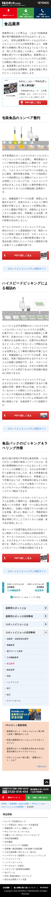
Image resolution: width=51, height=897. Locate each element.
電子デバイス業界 (15, 651)
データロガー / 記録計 (14, 866)
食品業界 (11, 663)
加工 (9, 688)
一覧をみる (41, 766)
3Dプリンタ (10, 872)
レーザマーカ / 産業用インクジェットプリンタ (25, 855)
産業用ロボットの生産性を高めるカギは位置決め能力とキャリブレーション (25, 750)
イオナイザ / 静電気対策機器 (17, 869)
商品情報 (7, 814)
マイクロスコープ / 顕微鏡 (16, 845)
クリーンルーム (14, 701)
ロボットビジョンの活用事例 (12, 807)
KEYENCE (44, 888)
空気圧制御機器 (11, 838)
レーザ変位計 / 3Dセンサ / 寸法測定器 (21, 825)
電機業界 (11, 645)
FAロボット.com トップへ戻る (27, 597)
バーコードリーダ (12, 859)
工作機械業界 (13, 657)
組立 (9, 694)
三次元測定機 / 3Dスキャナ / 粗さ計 (20, 852)
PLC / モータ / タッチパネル (17, 831)
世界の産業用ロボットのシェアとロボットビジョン (25, 741)
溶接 (9, 676)
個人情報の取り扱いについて (25, 888)
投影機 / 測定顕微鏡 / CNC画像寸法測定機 (23, 849)
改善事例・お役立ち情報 (19, 804)
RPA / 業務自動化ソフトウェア (18, 876)
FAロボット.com (38, 804)
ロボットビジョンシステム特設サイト (27, 268)
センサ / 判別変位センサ (15, 821)
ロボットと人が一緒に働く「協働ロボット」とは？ (24, 758)
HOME (4, 804)
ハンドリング (13, 682)
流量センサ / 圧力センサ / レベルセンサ (22, 835)
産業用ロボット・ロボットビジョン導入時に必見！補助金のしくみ (25, 732)
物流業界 (11, 670)
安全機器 (8, 842)
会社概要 (6, 888)
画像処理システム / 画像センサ (18, 828)
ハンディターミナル (13, 862)
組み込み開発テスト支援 (15, 879)
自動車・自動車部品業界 (17, 639)
